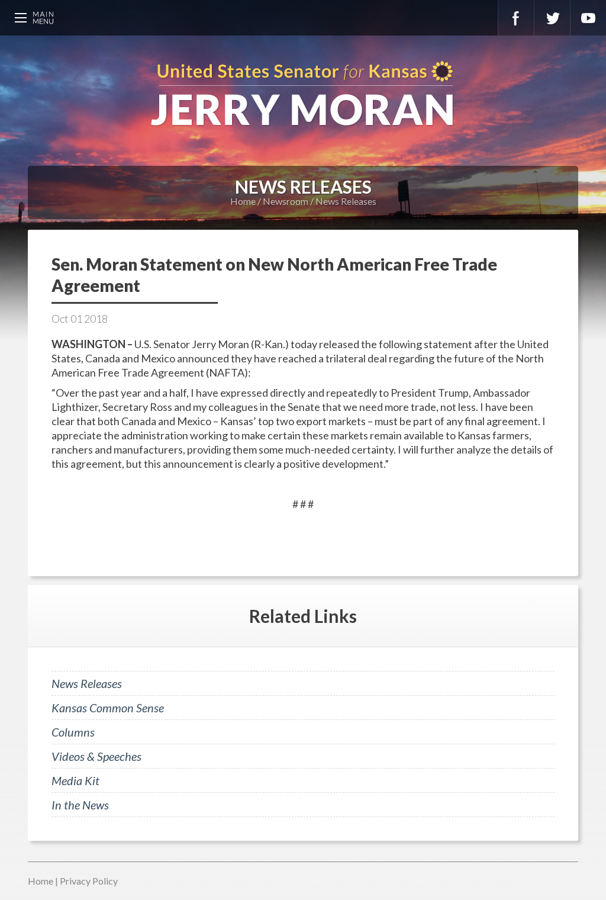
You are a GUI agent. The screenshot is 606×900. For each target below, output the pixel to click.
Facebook (516, 18)
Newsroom (285, 201)
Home (243, 201)
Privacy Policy (89, 880)
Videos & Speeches (96, 756)
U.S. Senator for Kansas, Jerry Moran (303, 95)
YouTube (588, 18)
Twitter (552, 18)
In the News (80, 805)
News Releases (345, 201)
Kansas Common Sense (107, 707)
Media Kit (75, 780)
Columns (73, 732)
